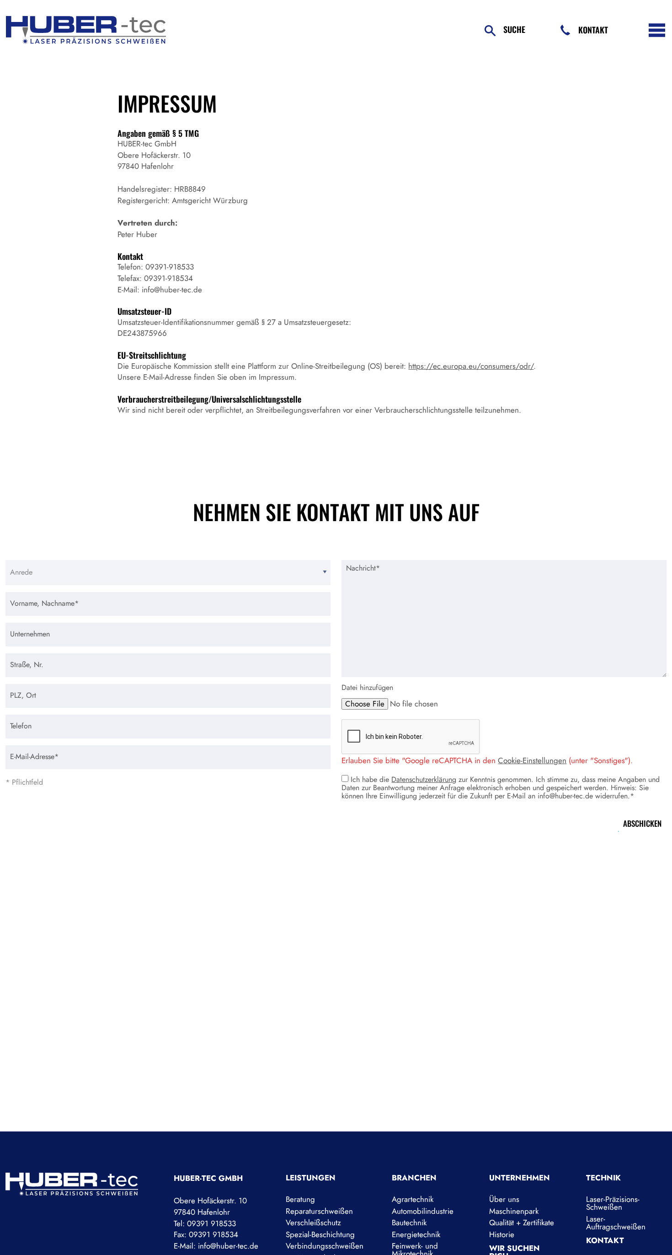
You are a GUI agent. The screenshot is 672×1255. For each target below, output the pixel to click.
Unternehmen (519, 1178)
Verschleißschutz (313, 1223)
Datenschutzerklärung (423, 779)
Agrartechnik (412, 1199)
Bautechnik (409, 1223)
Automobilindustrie (422, 1211)
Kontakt (593, 30)
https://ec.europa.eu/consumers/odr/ (470, 366)
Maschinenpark (514, 1211)
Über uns (504, 1199)
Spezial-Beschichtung (320, 1235)
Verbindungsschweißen (324, 1246)
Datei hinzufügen (367, 687)
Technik (603, 1178)
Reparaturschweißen (319, 1211)
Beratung (300, 1199)
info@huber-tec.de (228, 1245)
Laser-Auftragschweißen (615, 1223)
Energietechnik (416, 1235)
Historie (501, 1235)
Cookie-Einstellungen (532, 760)
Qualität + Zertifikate (521, 1223)
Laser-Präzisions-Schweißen (613, 1203)
